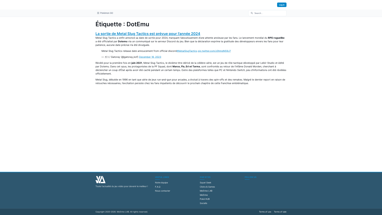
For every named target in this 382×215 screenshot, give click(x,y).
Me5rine (204, 195)
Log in (282, 5)
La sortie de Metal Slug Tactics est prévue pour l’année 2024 (148, 34)
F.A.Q (157, 186)
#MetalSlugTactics (187, 50)
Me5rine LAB (206, 190)
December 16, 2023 (150, 56)
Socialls (203, 203)
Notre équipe (161, 182)
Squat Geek (205, 182)
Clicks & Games (207, 186)
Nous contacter (162, 190)
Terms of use (265, 212)
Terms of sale (280, 212)
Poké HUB (205, 199)
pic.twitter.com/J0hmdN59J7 (214, 50)
